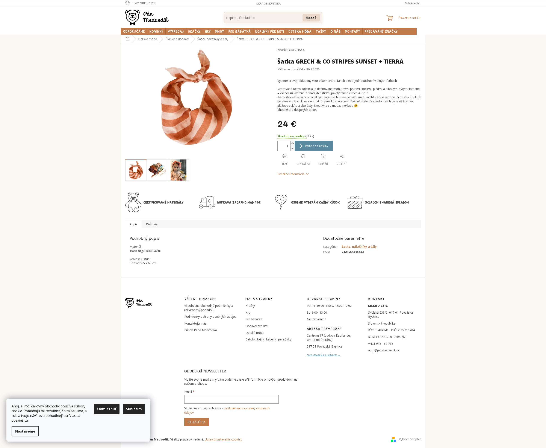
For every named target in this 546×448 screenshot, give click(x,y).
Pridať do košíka (316, 146)
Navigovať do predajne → (323, 355)
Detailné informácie (291, 174)
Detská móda (254, 333)
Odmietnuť (106, 409)
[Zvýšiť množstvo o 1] (292, 143)
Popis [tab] (133, 224)
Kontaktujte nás (195, 323)
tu (26, 420)
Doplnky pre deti (256, 326)
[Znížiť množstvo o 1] (292, 148)
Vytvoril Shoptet (410, 439)
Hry (247, 312)
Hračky (250, 306)
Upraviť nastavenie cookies (223, 439)
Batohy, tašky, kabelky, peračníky (268, 339)
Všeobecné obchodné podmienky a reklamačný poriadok (208, 308)
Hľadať (311, 17)
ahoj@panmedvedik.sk (383, 350)
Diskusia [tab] (151, 224)
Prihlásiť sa (196, 422)
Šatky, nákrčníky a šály (359, 247)
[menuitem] (134, 31)
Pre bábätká (253, 319)
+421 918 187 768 (380, 344)
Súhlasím (134, 409)
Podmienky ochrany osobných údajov (210, 316)
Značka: (291, 50)
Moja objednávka (268, 3)
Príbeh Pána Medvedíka (200, 330)
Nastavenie (25, 431)
